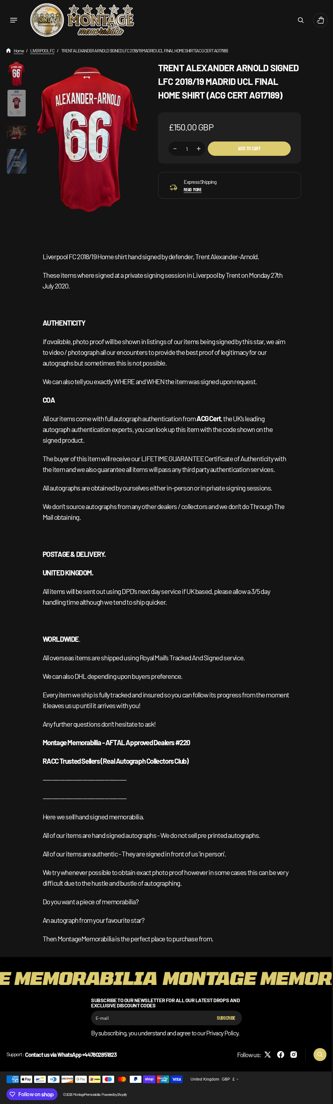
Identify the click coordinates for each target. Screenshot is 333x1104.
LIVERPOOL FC (42, 50)
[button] (14, 20)
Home (18, 50)
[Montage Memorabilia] (82, 20)
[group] (17, 74)
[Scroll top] (320, 1096)
